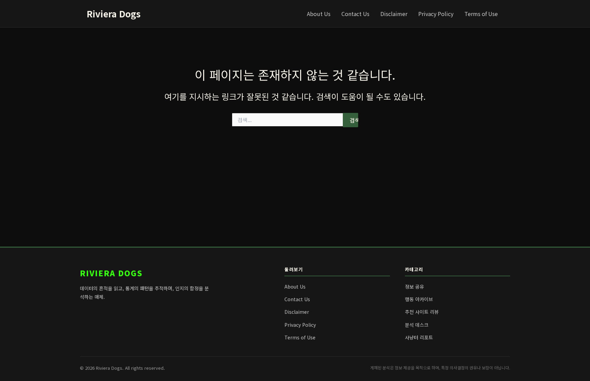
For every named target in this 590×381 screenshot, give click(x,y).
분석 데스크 (417, 324)
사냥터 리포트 (419, 337)
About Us (319, 14)
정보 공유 (414, 286)
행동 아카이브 (419, 299)
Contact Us (355, 14)
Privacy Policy (435, 14)
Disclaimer (393, 14)
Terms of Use (481, 14)
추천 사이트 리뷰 (422, 311)
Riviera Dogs (114, 13)
